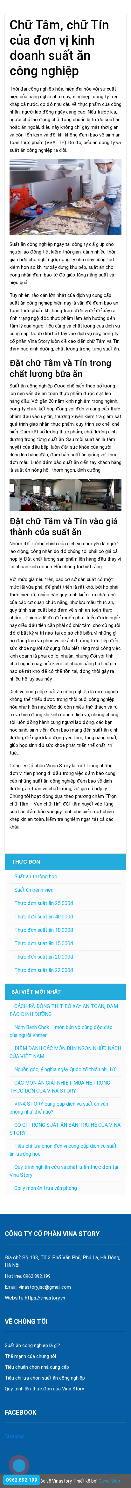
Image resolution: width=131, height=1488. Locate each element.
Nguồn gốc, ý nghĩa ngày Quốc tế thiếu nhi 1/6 (65, 1069)
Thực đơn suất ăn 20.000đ (43, 957)
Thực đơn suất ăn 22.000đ (43, 970)
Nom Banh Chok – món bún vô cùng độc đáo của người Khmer (61, 1031)
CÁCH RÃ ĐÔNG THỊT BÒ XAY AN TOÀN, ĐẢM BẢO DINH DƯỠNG (64, 1010)
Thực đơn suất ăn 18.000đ (43, 930)
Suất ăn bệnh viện (33, 890)
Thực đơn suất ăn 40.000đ (43, 917)
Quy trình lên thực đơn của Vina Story (44, 1389)
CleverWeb (109, 1481)
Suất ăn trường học (35, 876)
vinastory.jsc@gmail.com (45, 1287)
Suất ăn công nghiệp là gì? (32, 1345)
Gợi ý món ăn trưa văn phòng (45, 1188)
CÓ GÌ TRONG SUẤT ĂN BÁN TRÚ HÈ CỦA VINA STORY (65, 1129)
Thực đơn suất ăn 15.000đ (43, 943)
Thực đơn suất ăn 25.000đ (43, 903)
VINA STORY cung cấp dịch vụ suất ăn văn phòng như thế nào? (59, 1108)
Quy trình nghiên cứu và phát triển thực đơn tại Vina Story (64, 1171)
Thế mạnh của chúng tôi (30, 1356)
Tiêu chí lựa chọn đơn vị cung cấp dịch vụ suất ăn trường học (63, 1150)
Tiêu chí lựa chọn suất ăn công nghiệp (45, 1378)
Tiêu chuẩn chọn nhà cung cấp (37, 1367)
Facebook (14, 1436)
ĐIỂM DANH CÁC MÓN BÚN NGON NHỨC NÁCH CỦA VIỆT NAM (65, 1052)
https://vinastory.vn (45, 1298)
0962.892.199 (37, 1276)
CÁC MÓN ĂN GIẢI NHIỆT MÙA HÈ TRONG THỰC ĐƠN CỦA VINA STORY (60, 1087)
